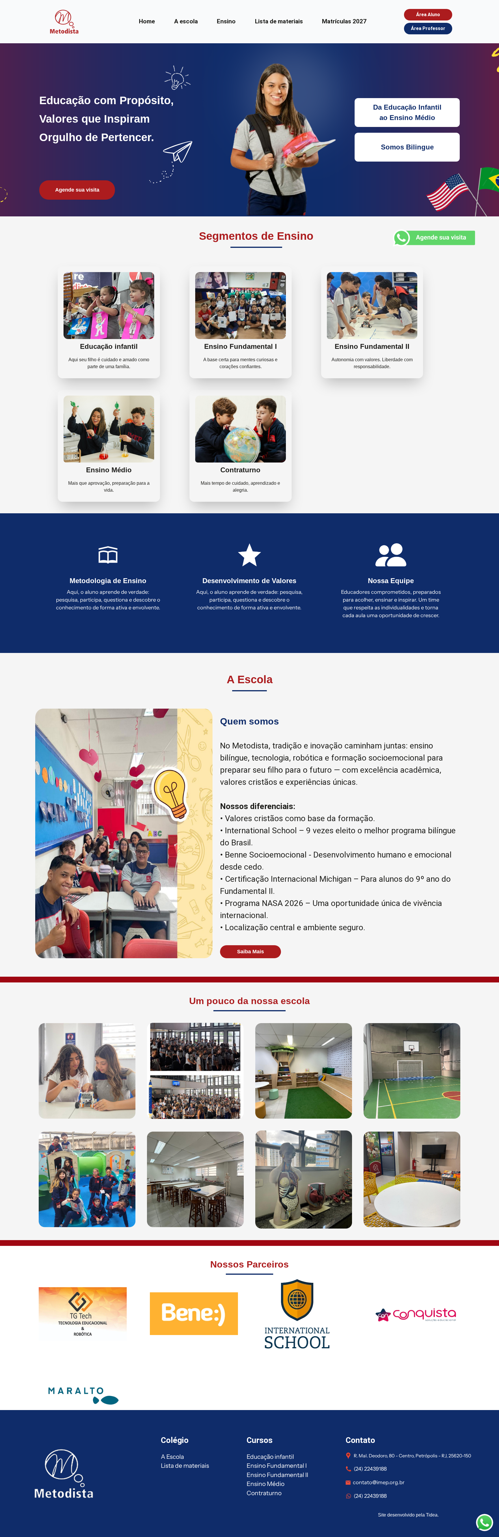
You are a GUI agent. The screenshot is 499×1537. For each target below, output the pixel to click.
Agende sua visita (77, 190)
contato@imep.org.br (379, 1482)
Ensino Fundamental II (277, 1474)
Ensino (226, 21)
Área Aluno (428, 14)
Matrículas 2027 (344, 21)
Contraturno (264, 1493)
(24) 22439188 (370, 1469)
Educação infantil (270, 1456)
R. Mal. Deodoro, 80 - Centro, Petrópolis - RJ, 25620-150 (412, 1456)
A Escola (172, 1456)
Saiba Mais (250, 951)
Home (147, 21)
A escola (186, 21)
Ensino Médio (265, 1483)
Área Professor (428, 28)
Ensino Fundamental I (277, 1465)
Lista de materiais (279, 21)
